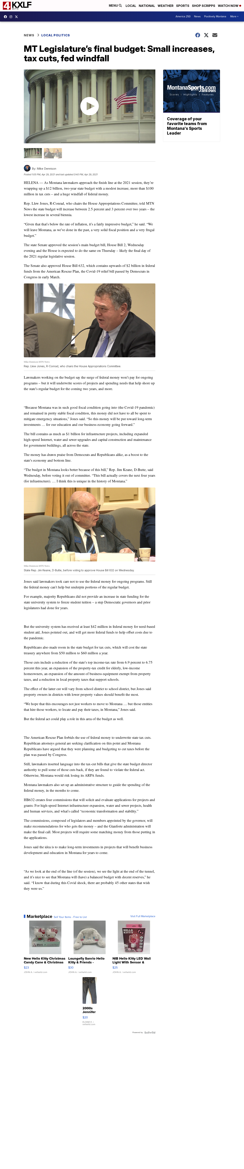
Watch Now (228, 6)
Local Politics (55, 35)
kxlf (17, 16)
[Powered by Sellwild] (149, 1032)
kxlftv (12, 16)
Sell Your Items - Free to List (70, 917)
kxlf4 (6, 16)
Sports (182, 6)
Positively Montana (215, 16)
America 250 (183, 16)
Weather (165, 6)
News (197, 16)
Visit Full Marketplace (142, 916)
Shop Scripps (203, 6)
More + (234, 16)
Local (131, 6)
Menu (114, 5)
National (147, 6)
